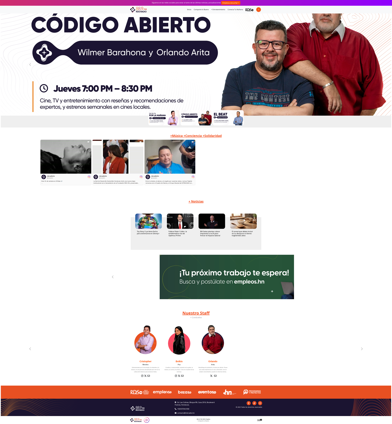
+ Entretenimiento (218, 9)
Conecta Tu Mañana (235, 9)
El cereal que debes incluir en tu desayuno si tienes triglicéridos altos (242, 233)
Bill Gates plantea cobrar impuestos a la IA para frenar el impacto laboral (210, 233)
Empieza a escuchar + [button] (230, 3)
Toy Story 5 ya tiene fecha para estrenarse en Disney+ (148, 232)
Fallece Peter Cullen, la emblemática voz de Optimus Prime (178, 233)
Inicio (189, 9)
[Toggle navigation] (258, 9)
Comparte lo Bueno (201, 9)
